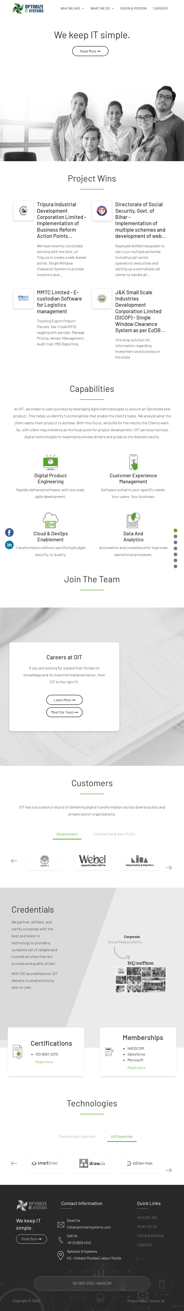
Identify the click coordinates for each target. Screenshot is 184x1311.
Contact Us (156, 1301)
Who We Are (147, 1218)
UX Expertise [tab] (122, 1136)
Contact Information (82, 1203)
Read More (88, 51)
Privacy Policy (136, 1301)
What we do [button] (101, 8)
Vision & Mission (133, 8)
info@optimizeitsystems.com (89, 1227)
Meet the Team (63, 712)
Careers (160, 8)
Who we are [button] (71, 8)
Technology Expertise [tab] (77, 1136)
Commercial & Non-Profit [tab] (114, 834)
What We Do (147, 1227)
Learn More (63, 700)
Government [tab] (67, 834)
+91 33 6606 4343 (79, 1243)
